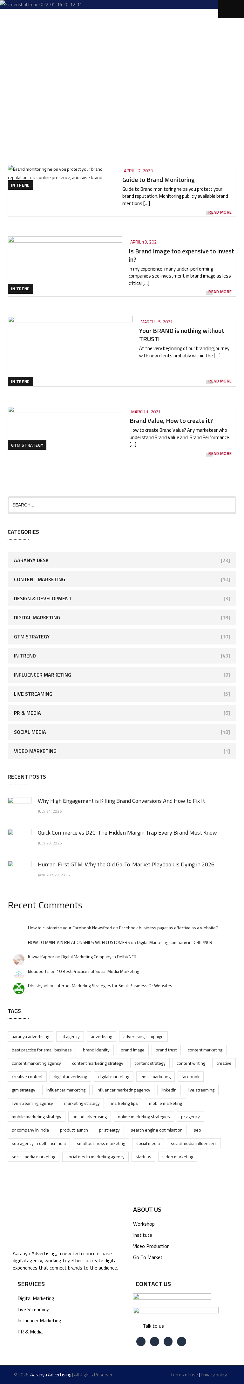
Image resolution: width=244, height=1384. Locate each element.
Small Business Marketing (101, 1143)
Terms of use (184, 1374)
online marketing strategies (144, 1116)
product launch (74, 1129)
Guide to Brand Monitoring (158, 179)
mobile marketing (165, 1103)
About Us (147, 1209)
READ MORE (220, 212)
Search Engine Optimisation (157, 1129)
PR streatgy (109, 1129)
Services (31, 1284)
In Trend (20, 185)
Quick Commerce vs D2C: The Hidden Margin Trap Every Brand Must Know (127, 832)
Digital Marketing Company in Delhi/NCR (174, 942)
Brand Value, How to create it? (171, 420)
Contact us (153, 1284)
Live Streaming (33, 694)
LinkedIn (169, 1089)
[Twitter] (154, 1341)
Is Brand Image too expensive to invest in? (181, 255)
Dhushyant (38, 985)
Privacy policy (214, 1374)
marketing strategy (82, 1103)
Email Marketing (155, 1076)
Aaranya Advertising (30, 1036)
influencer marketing (65, 1089)
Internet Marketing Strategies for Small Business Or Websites (114, 985)
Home (66, 65)
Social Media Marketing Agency (95, 1156)
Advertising (101, 1036)
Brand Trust (166, 1049)
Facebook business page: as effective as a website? (168, 927)
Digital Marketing (37, 617)
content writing (191, 1063)
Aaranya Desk (31, 560)
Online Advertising (89, 1116)
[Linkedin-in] (168, 1341)
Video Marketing (35, 751)
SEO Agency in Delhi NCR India (39, 1143)
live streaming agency (32, 1103)
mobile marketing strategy (36, 1116)
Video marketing (177, 1156)
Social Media (30, 732)
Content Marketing (39, 579)
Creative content (27, 1076)
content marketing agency (36, 1063)
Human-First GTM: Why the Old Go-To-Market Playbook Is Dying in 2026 (126, 864)
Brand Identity (96, 1049)
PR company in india (30, 1129)
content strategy (150, 1063)
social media (148, 1143)
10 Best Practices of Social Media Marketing (98, 971)
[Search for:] (122, 504)
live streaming (201, 1089)
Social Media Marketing (33, 1156)
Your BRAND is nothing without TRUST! (181, 335)
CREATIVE (224, 1063)
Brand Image (133, 1049)
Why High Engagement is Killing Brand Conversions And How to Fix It (121, 800)
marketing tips (124, 1103)
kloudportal (39, 971)
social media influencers (194, 1143)
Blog (104, 65)
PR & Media (27, 713)
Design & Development (43, 598)
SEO (197, 1129)
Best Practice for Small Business (42, 1049)
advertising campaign (143, 1036)
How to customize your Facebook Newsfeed (70, 927)
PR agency (190, 1116)
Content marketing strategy (97, 1063)
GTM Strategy (27, 445)
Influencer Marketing (42, 674)
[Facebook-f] (141, 1341)
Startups (143, 1156)
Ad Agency (70, 1036)
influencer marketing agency (123, 1089)
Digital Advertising (70, 1076)
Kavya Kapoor (41, 956)
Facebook (191, 1076)
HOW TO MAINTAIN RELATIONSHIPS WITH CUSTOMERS (79, 942)
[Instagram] (181, 1341)
